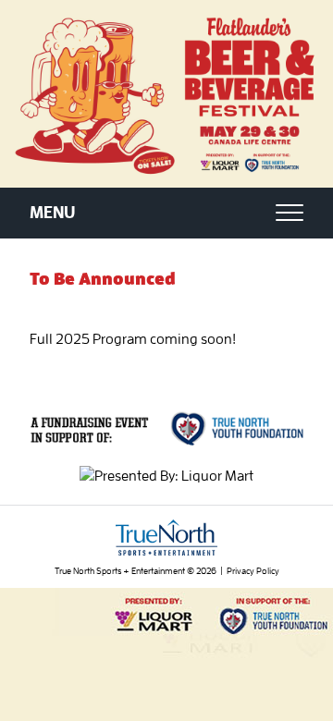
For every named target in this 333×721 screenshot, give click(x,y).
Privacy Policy (253, 571)
